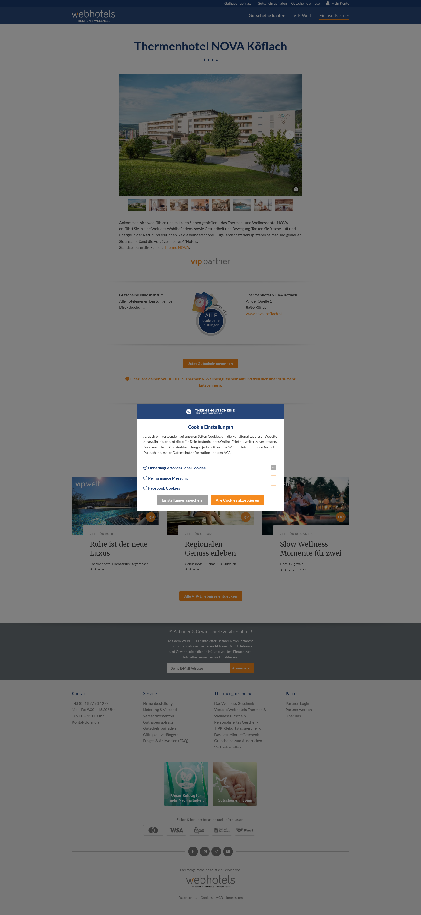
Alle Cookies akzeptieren (237, 499)
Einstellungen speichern (182, 499)
